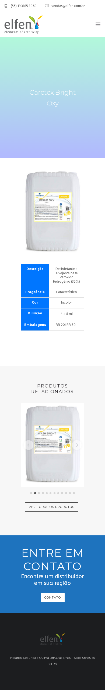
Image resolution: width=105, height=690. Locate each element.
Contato (52, 597)
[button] (28, 445)
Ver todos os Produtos (51, 507)
